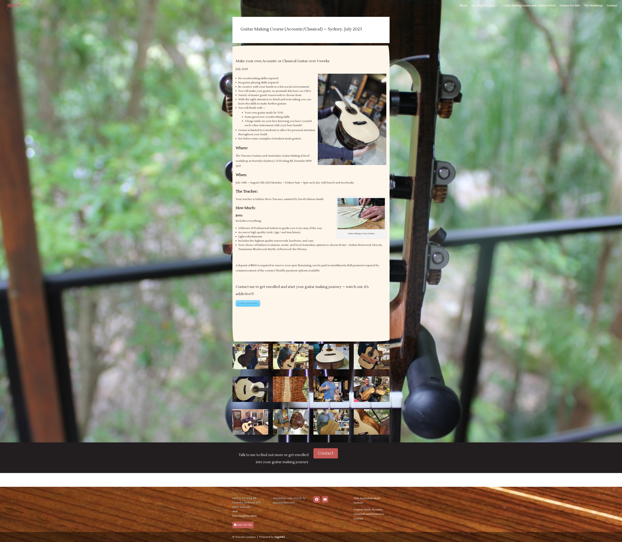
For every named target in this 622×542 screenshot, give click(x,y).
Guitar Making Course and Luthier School (529, 5)
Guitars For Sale (570, 5)
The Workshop (593, 5)
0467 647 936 (244, 525)
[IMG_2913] (372, 402)
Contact (612, 5)
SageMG (280, 537)
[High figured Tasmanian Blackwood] (291, 402)
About (463, 5)
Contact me (245, 287)
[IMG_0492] (250, 402)
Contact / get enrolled (248, 303)
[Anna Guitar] (250, 369)
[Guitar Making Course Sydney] (291, 434)
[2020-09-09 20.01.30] (291, 369)
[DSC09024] (331, 402)
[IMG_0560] (250, 434)
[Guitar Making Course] (372, 369)
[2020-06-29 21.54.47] (331, 369)
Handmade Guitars (483, 5)
